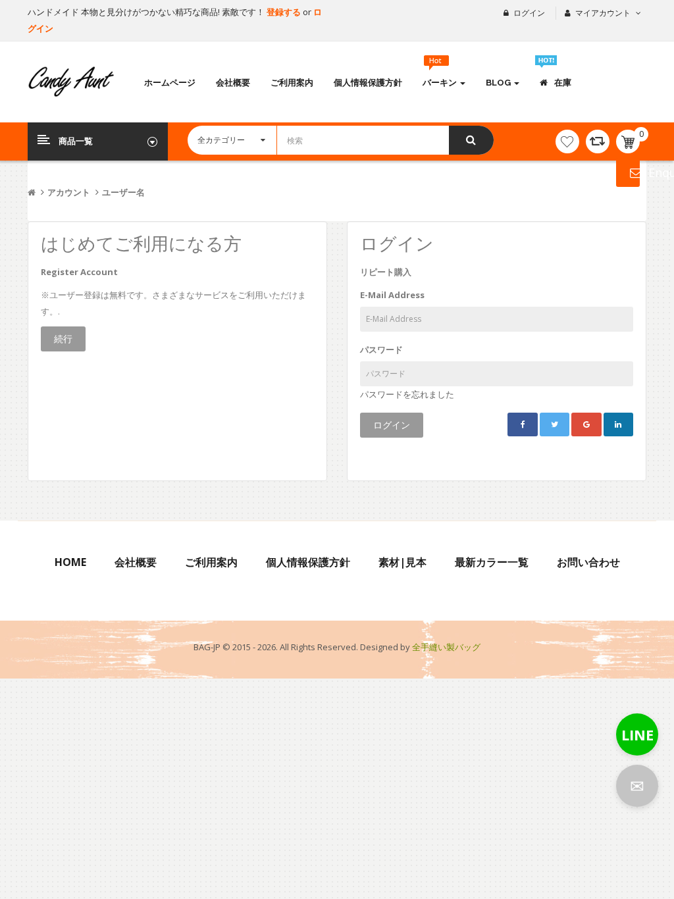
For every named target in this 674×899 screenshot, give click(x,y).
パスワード (381, 349)
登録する (285, 12)
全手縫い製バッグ (446, 647)
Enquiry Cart (628, 172)
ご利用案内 (211, 562)
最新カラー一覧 (492, 562)
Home (70, 562)
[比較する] (597, 141)
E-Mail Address (392, 295)
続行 (63, 338)
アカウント (68, 192)
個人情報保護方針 (308, 562)
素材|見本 (402, 562)
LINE (637, 734)
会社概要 (136, 562)
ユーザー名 (123, 192)
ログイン (529, 12)
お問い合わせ (588, 562)
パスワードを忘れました (407, 394)
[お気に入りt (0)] (567, 141)
